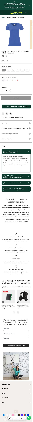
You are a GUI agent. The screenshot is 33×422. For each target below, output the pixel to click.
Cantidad (4, 87)
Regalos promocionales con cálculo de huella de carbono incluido (16, 286)
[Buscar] (26, 12)
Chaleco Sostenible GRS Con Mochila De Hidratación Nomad (23, 305)
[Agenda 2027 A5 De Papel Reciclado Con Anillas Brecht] (8, 296)
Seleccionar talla (7, 67)
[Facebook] (3, 113)
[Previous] (14, 312)
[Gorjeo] (7, 113)
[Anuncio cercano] (29, 5)
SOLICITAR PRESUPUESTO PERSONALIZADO (16, 106)
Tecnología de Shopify (24, 419)
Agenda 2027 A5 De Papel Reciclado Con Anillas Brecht (8, 305)
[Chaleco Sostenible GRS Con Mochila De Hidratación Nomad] (23, 296)
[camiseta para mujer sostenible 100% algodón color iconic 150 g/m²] (14, 34)
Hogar (3, 17)
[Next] (18, 312)
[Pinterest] (10, 113)
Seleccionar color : (9, 77)
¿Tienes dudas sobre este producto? (13, 117)
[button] (3, 12)
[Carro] (29, 12)
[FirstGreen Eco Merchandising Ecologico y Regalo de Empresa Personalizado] (16, 13)
